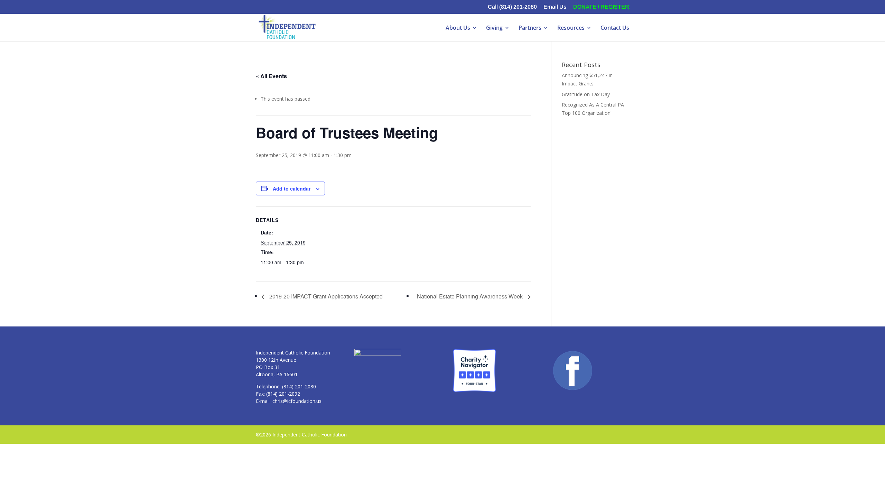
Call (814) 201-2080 (512, 7)
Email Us (555, 7)
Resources (571, 28)
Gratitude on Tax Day (586, 94)
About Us (458, 28)
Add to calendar (291, 188)
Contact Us (614, 28)
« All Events (271, 76)
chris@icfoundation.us (297, 401)
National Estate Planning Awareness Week (470, 296)
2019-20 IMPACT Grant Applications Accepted (325, 296)
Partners (530, 28)
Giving (494, 28)
